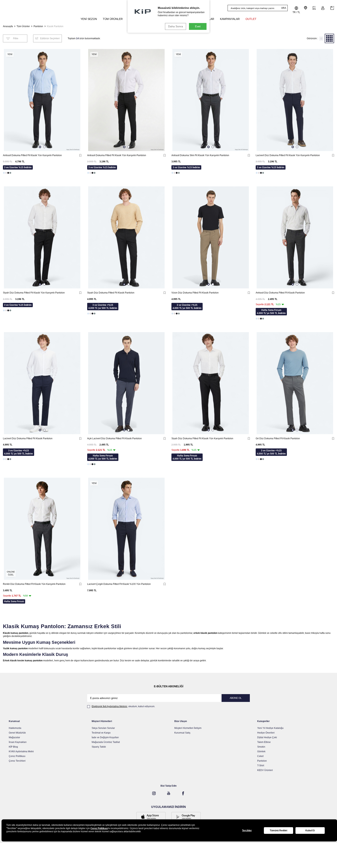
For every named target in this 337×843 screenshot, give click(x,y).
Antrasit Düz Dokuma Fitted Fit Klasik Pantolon (280, 292)
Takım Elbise (264, 742)
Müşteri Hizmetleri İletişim (187, 728)
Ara (283, 8)
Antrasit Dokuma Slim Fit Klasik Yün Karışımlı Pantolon (200, 155)
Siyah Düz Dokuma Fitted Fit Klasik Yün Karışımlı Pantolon (34, 292)
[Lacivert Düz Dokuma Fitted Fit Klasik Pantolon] (42, 383)
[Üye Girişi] (323, 8)
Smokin (261, 746)
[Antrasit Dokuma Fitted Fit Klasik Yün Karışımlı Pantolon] (42, 100)
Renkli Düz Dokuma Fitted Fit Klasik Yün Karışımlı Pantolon (34, 584)
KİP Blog (13, 746)
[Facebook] (183, 793)
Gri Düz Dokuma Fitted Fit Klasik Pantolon (278, 438)
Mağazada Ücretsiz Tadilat (106, 742)
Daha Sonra (175, 26)
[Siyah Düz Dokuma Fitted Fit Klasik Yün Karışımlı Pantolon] (42, 237)
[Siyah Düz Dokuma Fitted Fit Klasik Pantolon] (126, 237)
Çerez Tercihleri (17, 760)
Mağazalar (14, 737)
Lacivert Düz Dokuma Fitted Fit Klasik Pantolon (27, 438)
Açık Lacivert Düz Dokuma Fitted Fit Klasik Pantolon (114, 438)
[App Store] (151, 817)
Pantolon (38, 26)
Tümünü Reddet (278, 830)
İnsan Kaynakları (18, 742)
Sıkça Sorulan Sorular (103, 728)
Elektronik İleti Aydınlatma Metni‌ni (109, 706)
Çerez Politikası (17, 756)
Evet (197, 26)
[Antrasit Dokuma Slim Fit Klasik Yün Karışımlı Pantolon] (210, 100)
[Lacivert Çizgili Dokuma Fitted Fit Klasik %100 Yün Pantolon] (126, 529)
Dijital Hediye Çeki (267, 737)
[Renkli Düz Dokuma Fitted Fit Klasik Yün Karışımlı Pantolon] (42, 529)
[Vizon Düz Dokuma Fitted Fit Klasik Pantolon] (210, 237)
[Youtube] (168, 793)
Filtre (15, 38)
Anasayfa (8, 26)
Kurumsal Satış (182, 732)
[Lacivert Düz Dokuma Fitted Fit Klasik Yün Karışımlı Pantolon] (295, 100)
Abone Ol (236, 698)
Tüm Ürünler (23, 26)
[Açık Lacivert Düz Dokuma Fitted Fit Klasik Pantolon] (126, 383)
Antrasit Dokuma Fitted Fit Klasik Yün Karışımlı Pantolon (32, 155)
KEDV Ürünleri (265, 770)
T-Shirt (260, 765)
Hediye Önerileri (266, 732)
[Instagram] (154, 793)
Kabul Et (310, 830)
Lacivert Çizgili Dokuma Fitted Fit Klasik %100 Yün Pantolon (119, 584)
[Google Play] (186, 817)
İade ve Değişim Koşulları (105, 737)
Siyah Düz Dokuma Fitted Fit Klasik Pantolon (110, 292)
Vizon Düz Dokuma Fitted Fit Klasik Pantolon (195, 292)
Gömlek (261, 751)
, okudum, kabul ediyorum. (123, 706)
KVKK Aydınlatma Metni (21, 751)
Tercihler (247, 830)
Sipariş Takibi (99, 746)
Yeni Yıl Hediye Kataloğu (270, 728)
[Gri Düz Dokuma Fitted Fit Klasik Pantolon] (295, 383)
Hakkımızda (15, 728)
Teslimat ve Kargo (101, 732)
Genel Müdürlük (17, 732)
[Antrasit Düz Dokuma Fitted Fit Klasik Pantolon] (295, 237)
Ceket (260, 756)
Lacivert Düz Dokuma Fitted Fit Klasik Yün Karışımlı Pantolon (288, 155)
